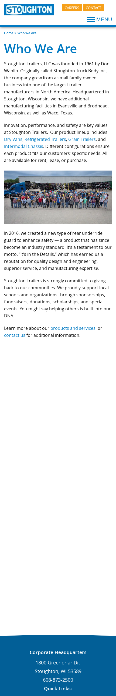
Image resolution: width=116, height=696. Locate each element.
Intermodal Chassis (23, 146)
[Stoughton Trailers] (29, 9)
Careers (72, 7)
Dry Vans (13, 139)
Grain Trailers (82, 139)
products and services (72, 328)
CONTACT (93, 7)
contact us (14, 335)
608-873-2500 (58, 680)
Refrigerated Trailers (45, 139)
